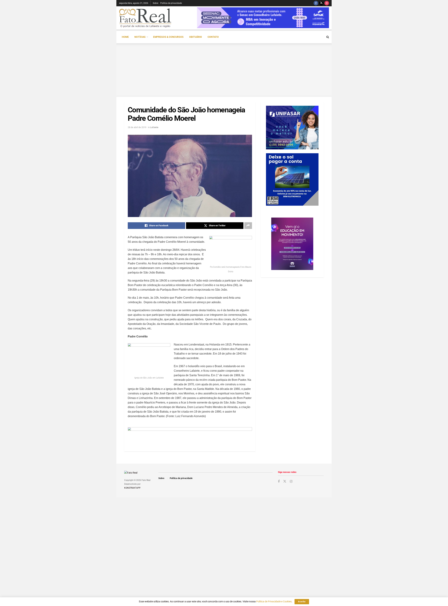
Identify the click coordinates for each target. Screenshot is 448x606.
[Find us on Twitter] (321, 3)
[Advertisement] (224, 70)
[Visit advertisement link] (190, 435)
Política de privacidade (171, 3)
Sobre (155, 3)
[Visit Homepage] (145, 18)
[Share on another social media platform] (248, 225)
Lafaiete (154, 127)
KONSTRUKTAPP (132, 488)
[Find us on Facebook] (316, 3)
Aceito (302, 601)
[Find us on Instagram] (326, 3)
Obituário (195, 36)
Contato (213, 36)
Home (125, 36)
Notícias (140, 36)
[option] (263, 17)
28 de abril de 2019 (137, 127)
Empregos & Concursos (168, 36)
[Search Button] (327, 37)
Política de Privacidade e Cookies (274, 601)
